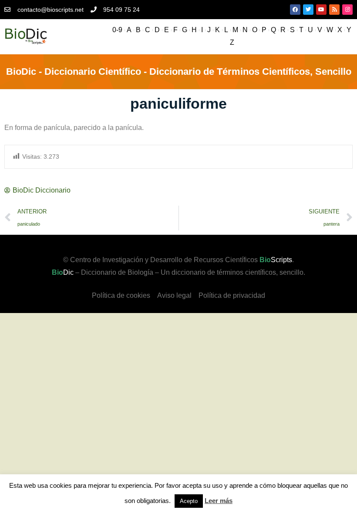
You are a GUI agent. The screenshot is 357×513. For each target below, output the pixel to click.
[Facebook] (295, 9)
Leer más (218, 500)
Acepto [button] (189, 501)
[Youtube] (321, 9)
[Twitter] (308, 9)
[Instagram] (347, 9)
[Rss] (334, 9)
